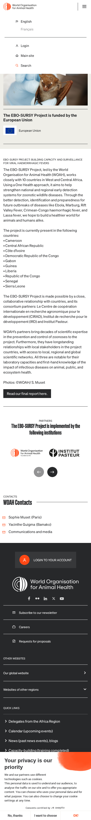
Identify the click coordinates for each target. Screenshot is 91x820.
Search (26, 65)
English (26, 21)
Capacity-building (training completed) (39, 750)
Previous (39, 472)
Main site (27, 55)
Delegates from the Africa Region (34, 721)
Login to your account (53, 560)
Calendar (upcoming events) (31, 731)
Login (25, 45)
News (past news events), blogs (33, 740)
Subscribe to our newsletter (38, 612)
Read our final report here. (27, 393)
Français (27, 29)
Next (52, 472)
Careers (24, 627)
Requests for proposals (35, 641)
